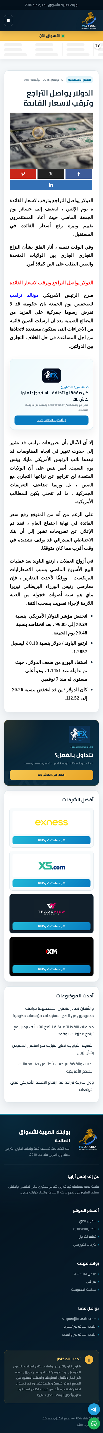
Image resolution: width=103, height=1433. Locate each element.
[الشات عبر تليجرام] (94, 1409)
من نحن (91, 1281)
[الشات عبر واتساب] (94, 1423)
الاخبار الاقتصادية (79, 79)
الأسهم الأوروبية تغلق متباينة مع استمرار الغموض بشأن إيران (53, 1048)
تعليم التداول (87, 1236)
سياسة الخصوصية (83, 1289)
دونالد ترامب (24, 295)
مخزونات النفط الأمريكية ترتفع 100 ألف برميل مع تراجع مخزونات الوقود (54, 1030)
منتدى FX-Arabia (84, 1274)
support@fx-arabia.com (79, 1319)
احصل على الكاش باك (52, 774)
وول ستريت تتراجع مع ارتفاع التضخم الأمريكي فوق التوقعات (52, 1085)
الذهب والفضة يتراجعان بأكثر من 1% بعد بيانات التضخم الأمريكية (56, 1067)
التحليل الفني (87, 1221)
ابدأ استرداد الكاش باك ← (51, 420)
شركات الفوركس (84, 1244)
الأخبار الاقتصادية (84, 1229)
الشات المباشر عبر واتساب (79, 1334)
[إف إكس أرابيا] (88, 20)
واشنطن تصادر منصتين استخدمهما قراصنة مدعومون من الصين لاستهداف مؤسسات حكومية (53, 1011)
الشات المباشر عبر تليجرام (80, 1326)
